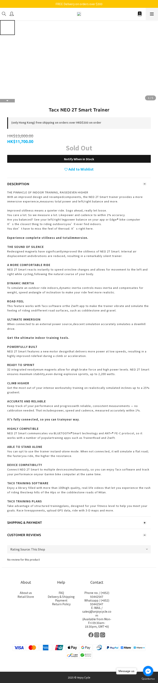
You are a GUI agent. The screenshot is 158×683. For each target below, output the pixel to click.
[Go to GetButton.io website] (148, 679)
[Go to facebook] (148, 671)
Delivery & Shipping (61, 597)
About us (26, 593)
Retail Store (25, 597)
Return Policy (61, 604)
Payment (61, 600)
